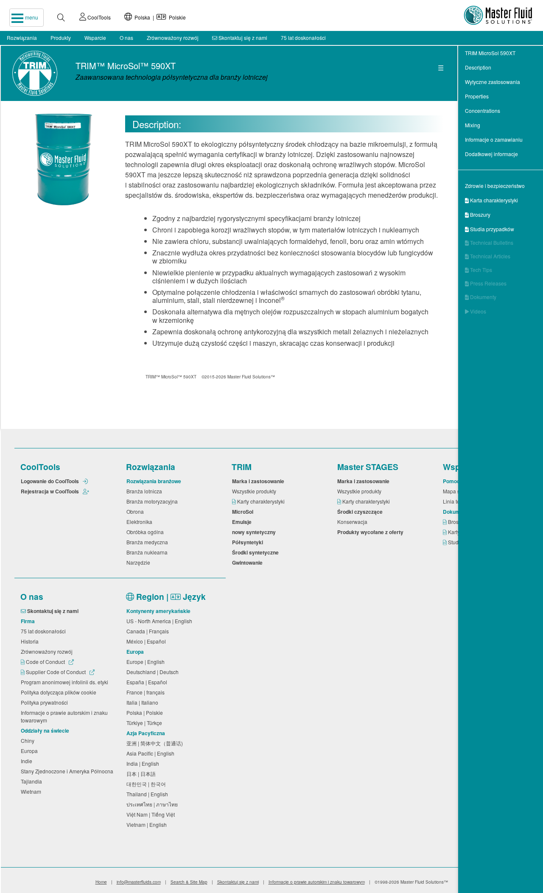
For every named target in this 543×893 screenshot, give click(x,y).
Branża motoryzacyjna (153, 501)
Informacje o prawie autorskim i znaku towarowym (64, 716)
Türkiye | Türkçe (145, 722)
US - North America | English (160, 620)
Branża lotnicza (145, 491)
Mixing (472, 125)
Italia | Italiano (143, 702)
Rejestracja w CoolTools (50, 491)
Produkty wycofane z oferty (371, 532)
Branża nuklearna (148, 552)
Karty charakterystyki (261, 501)
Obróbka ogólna (146, 531)
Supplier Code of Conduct (56, 671)
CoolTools (98, 17)
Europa (30, 750)
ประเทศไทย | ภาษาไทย (153, 804)
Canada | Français (148, 631)
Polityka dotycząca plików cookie (60, 692)
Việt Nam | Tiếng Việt (151, 814)
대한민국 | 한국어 (147, 783)
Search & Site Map (189, 882)
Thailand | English (148, 794)
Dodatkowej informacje (491, 153)
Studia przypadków (489, 228)
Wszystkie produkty (255, 491)
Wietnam (32, 791)
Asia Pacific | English (151, 753)
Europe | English (146, 661)
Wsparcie (95, 37)
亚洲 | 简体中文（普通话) (155, 743)
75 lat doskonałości (303, 37)
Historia (31, 641)
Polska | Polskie (159, 17)
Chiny (29, 740)
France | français (146, 692)
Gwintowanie (248, 562)
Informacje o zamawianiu (494, 139)
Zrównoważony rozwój (173, 37)
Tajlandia (33, 781)
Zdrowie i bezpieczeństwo (495, 185)
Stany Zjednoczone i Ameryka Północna (68, 771)
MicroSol (244, 511)
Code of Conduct (45, 661)
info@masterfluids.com (139, 882)
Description (478, 67)
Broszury (477, 214)
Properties (477, 96)
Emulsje (243, 522)
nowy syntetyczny (255, 532)
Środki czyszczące (361, 511)
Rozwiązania (22, 37)
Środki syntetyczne (256, 552)
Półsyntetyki (249, 542)
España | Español (148, 682)
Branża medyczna (148, 542)
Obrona (136, 511)
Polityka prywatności (45, 702)
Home (101, 882)
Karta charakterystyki (491, 200)
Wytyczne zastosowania (492, 81)
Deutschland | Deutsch (153, 671)
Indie (28, 760)
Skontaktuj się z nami (242, 37)
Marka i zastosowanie (259, 481)
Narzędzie (139, 562)
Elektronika (140, 521)
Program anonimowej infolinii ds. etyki (66, 682)
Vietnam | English (147, 824)
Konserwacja (353, 521)
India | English (144, 763)
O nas (126, 37)
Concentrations (482, 110)
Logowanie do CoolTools (50, 481)
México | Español (147, 641)
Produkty (60, 37)
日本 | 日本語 (142, 773)
